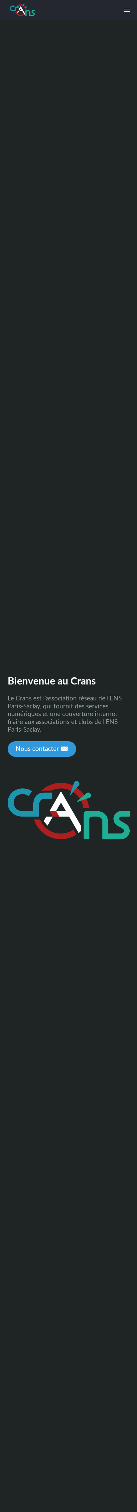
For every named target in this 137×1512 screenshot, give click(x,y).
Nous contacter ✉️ (42, 749)
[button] (127, 10)
